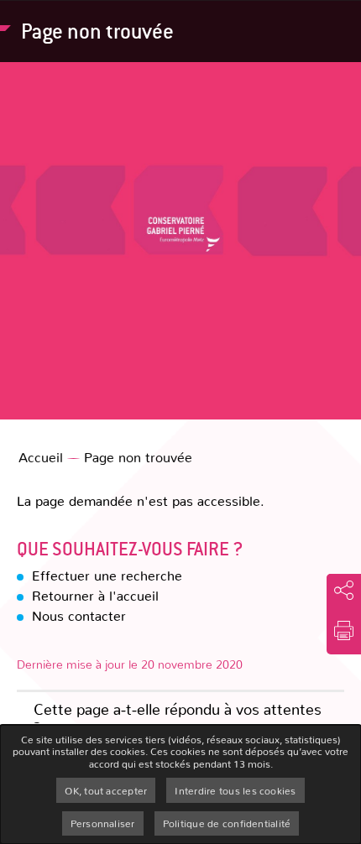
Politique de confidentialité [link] (227, 823)
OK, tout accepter (106, 790)
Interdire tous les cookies (235, 790)
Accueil (40, 457)
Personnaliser (103, 823)
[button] (344, 630)
